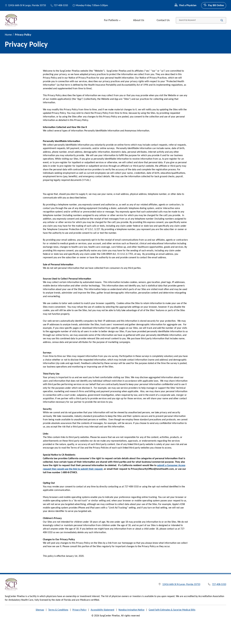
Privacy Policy (79, 610)
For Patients (111, 20)
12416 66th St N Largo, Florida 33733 (27, 5)
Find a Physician (187, 5)
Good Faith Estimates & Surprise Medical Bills (172, 610)
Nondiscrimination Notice (131, 610)
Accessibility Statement (102, 610)
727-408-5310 (61, 5)
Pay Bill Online (216, 5)
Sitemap (40, 610)
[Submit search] (222, 20)
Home (8, 34)
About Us (138, 20)
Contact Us (163, 20)
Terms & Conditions (58, 610)
